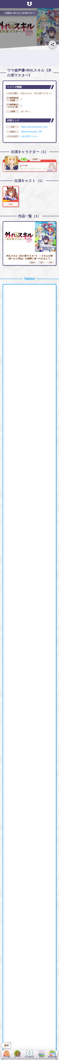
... (3, 13)
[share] (52, 44)
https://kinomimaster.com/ (34, 126)
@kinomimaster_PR (31, 131)
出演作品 (8, 13)
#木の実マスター (30, 136)
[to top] (52, 1045)
